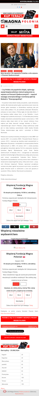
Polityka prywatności (24, 392)
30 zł (10, 210)
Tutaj (31, 220)
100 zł (28, 210)
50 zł (19, 210)
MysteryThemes (19, 394)
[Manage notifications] (4, 391)
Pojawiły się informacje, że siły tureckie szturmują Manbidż (9, 326)
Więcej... (3, 388)
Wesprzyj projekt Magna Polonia (19, 36)
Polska (4, 71)
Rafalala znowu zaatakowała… (32, 326)
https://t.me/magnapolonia (18, 334)
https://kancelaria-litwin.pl (8, 313)
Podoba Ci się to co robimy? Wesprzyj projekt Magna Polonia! (19, 80)
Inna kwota (19, 216)
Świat (10, 71)
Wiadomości (18, 71)
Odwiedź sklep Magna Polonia (19, 31)
